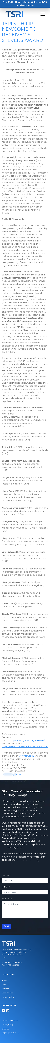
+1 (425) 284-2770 (15, 962)
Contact (5, 984)
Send (6, 926)
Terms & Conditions (10, 1020)
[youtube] (7, 1010)
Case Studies (7, 993)
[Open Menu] (43, 14)
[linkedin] (3, 1010)
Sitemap (5, 1029)
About (4, 980)
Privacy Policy (7, 1025)
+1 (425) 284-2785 (12, 965)
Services (5, 989)
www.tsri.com (26, 756)
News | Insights (8, 997)
